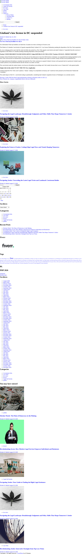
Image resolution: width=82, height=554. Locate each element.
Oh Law (55, 261)
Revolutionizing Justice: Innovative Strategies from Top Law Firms (20, 234)
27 (5, 197)
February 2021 (7, 360)
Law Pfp (14, 260)
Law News (36, 258)
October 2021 (6, 348)
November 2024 (7, 302)
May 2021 (5, 355)
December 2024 (7, 301)
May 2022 (5, 344)
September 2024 (7, 305)
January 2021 (6, 361)
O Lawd (72, 261)
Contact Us (9, 17)
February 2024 (7, 314)
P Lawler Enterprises (44, 263)
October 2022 (6, 337)
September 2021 (7, 350)
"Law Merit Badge (3, 258)
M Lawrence (9, 261)
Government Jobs (7, 5)
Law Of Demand (57, 258)
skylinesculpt (3, 275)
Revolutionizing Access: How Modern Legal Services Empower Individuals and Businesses (26, 229)
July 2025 (5, 291)
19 (4, 195)
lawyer (5, 12)
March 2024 (6, 312)
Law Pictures (18, 260)
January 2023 (6, 332)
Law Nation (31, 258)
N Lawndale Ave (21, 261)
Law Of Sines (75, 258)
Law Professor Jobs (30, 260)
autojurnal (2, 273)
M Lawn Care (4, 261)
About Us (5, 13)
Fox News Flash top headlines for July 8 (11, 41)
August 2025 (6, 289)
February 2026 (7, 283)
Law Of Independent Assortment (67, 258)
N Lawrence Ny (28, 261)
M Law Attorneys (67, 260)
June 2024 (5, 308)
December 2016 (7, 367)
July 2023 (5, 324)
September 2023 (7, 321)
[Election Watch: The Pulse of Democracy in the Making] (12, 410)
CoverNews (20, 553)
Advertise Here (10, 16)
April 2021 (6, 357)
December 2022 (7, 334)
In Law (8, 258)
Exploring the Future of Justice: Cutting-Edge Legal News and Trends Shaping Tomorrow (29, 147)
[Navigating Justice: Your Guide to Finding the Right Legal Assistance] (12, 476)
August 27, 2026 (13, 150)
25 (2, 197)
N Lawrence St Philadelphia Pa (43, 261)
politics (5, 10)
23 (10, 195)
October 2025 (6, 286)
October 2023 (6, 319)
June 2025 (5, 292)
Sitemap (8, 19)
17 (1, 195)
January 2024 (6, 315)
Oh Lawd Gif (59, 261)
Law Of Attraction (50, 258)
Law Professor (24, 260)
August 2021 (6, 351)
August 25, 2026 (13, 183)
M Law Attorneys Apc (75, 260)
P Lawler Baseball (36, 263)
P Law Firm (31, 263)
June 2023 (5, 325)
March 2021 (6, 358)
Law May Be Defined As (18, 258)
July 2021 (5, 353)
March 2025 (6, 296)
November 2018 (7, 364)
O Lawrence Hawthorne (23, 263)
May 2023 (5, 327)
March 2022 (6, 347)
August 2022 (6, 340)
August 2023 (6, 322)
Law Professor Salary (38, 260)
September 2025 (7, 288)
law (11, 258)
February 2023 (7, 331)
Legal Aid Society (7, 6)
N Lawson (51, 261)
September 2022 (7, 338)
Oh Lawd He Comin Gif (66, 261)
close (1, 38)
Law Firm (5, 9)
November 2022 (7, 335)
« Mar (1, 200)
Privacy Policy (10, 15)
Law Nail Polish (26, 258)
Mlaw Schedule (15, 261)
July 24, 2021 (12, 37)
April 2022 (6, 345)
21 (7, 195)
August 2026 (6, 281)
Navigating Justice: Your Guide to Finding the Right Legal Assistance (20, 231)
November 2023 (7, 318)
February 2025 (7, 298)
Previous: (23, 77)
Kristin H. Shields (4, 37)
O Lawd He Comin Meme (5, 263)
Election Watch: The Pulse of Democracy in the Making (17, 228)
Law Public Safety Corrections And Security (51, 260)
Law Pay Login (10, 260)
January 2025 (6, 299)
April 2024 (6, 311)
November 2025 (7, 285)
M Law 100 (61, 260)
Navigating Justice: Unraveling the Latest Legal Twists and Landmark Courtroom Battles (29, 180)
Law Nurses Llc (41, 258)
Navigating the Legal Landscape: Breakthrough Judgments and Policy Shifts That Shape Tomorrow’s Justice (36, 114)
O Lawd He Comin (78, 261)
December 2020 (7, 363)
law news (5, 7)
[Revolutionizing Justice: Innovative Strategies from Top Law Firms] (12, 543)
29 (9, 197)
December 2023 (7, 317)
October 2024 (6, 304)
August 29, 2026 (13, 117)
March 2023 (6, 330)
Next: (17, 79)
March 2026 (6, 282)
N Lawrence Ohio (34, 261)
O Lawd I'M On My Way (14, 263)
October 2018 (6, 366)
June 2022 (5, 343)
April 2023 (6, 328)
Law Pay (5, 260)
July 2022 (5, 341)
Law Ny (45, 258)
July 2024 (5, 307)
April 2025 (6, 295)
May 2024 (5, 309)
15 (9, 193)
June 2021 (5, 354)
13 (5, 193)
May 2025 (5, 294)
